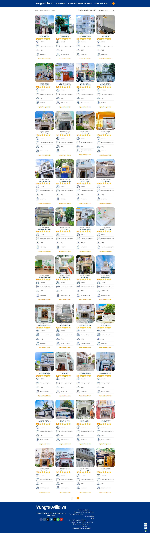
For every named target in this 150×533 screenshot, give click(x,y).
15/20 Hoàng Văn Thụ (65, 181)
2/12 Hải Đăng (85, 133)
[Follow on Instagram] (44, 519)
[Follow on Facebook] (41, 519)
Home (36, 10)
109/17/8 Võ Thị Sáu (44, 133)
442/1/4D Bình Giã (105, 470)
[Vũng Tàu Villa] (44, 3)
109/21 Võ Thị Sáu (85, 422)
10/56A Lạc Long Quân (44, 181)
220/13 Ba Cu (105, 36)
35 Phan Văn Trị (85, 277)
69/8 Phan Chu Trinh (65, 422)
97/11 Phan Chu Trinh (65, 325)
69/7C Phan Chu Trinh (105, 373)
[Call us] (58, 519)
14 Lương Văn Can (44, 84)
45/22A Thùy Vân (105, 422)
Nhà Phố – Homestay (85, 3)
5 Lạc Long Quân (105, 277)
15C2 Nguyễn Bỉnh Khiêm (44, 229)
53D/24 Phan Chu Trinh (45, 422)
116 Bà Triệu (65, 373)
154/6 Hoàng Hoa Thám (44, 325)
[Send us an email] (54, 519)
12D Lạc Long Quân (105, 325)
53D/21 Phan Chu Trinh (85, 325)
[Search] (113, 3)
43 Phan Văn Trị (65, 36)
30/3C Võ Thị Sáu (105, 181)
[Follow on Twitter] (51, 519)
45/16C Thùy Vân (44, 470)
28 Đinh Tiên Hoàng (105, 229)
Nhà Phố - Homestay (45, 10)
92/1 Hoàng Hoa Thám (85, 373)
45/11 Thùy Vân (105, 133)
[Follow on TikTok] (47, 519)
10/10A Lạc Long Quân (85, 470)
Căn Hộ (96, 3)
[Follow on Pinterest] (61, 519)
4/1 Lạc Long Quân (44, 36)
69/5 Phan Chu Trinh (105, 84)
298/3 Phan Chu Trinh (64, 277)
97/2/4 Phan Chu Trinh (65, 470)
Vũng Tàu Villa (61, 3)
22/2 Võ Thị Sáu (85, 181)
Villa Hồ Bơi (72, 3)
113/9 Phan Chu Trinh (85, 84)
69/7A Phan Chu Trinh (85, 36)
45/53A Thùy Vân (64, 133)
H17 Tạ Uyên (65, 229)
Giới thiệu (103, 3)
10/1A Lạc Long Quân (85, 229)
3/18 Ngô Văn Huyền (44, 373)
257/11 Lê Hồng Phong (44, 277)
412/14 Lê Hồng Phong (65, 84)
